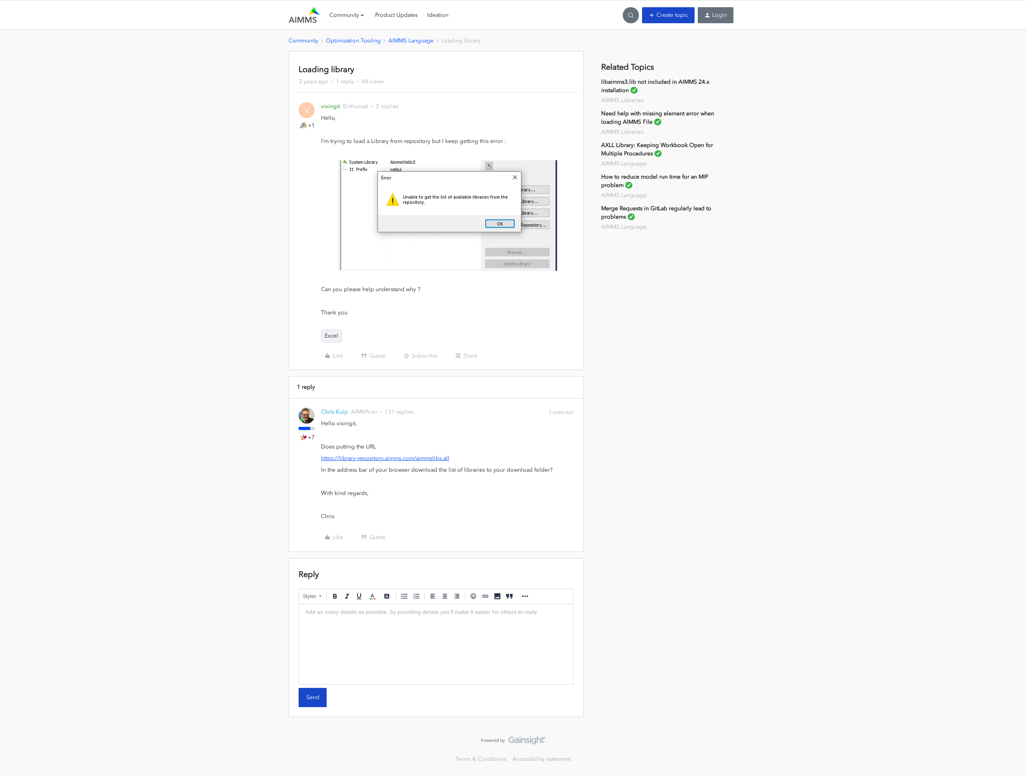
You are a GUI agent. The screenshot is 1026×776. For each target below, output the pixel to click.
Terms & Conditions (480, 759)
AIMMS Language (411, 40)
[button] (668, 15)
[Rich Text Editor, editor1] (436, 644)
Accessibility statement (542, 759)
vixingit (330, 106)
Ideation (437, 15)
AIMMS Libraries (622, 100)
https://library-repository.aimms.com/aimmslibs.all (385, 458)
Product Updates (396, 15)
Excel (331, 335)
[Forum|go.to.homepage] (304, 15)
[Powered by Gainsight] (513, 742)
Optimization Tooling (353, 40)
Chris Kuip (334, 411)
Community (303, 40)
